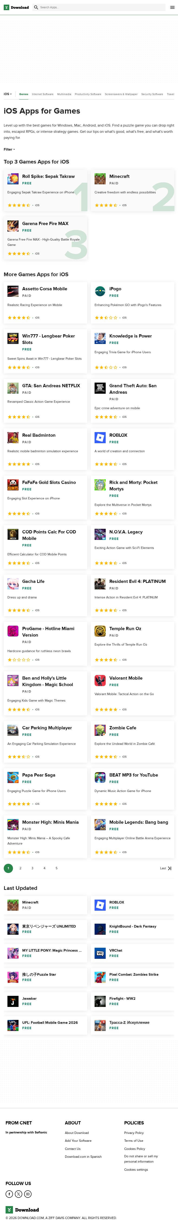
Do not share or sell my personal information (141, 1159)
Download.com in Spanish (83, 1157)
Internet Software (43, 94)
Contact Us (73, 1149)
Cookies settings (136, 1170)
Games (23, 94)
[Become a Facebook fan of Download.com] (9, 1194)
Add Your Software (78, 1141)
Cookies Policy (134, 1149)
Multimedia (64, 94)
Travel (170, 94)
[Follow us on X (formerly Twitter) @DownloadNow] (18, 1194)
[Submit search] (36, 7)
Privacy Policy (134, 1133)
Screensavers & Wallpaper (121, 94)
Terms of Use (133, 1141)
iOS (6, 94)
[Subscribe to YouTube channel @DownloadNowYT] (28, 1194)
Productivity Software (88, 94)
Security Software (152, 94)
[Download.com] (16, 7)
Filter (8, 149)
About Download (77, 1133)
